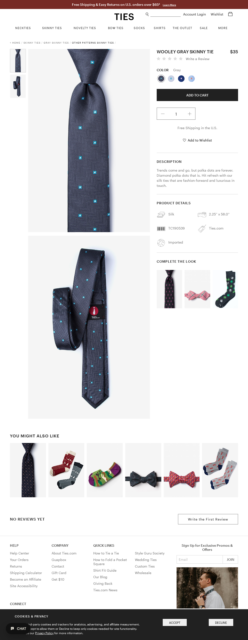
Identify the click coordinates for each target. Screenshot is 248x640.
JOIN (230, 559)
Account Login (195, 14)
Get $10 (58, 579)
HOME (16, 42)
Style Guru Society (149, 553)
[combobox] (165, 14)
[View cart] (230, 14)
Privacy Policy (44, 633)
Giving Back (102, 583)
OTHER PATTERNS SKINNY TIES (93, 42)
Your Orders (19, 560)
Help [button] (14, 545)
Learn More (169, 4)
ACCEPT (174, 622)
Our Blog (100, 577)
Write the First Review (208, 519)
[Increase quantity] (189, 113)
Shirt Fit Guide (104, 570)
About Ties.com (64, 553)
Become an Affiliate (25, 579)
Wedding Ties (146, 560)
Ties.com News (105, 590)
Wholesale (143, 573)
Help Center (19, 553)
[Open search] (147, 14)
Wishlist (217, 14)
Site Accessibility (24, 586)
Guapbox (59, 560)
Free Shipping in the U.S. (197, 128)
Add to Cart (197, 95)
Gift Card (59, 573)
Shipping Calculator (26, 573)
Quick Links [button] (103, 545)
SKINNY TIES (31, 42)
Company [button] (60, 545)
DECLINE (221, 622)
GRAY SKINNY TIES (56, 42)
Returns (16, 566)
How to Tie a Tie (106, 553)
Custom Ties (145, 566)
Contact (58, 566)
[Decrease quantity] (163, 113)
